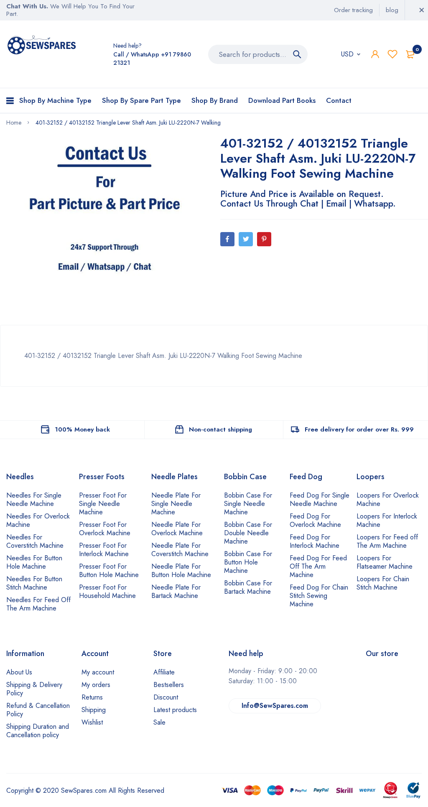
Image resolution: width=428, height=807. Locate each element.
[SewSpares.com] (42, 46)
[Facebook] (227, 239)
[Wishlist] (392, 54)
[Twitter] (246, 239)
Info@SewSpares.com (275, 705)
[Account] (375, 54)
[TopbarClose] (421, 10)
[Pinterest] (264, 239)
